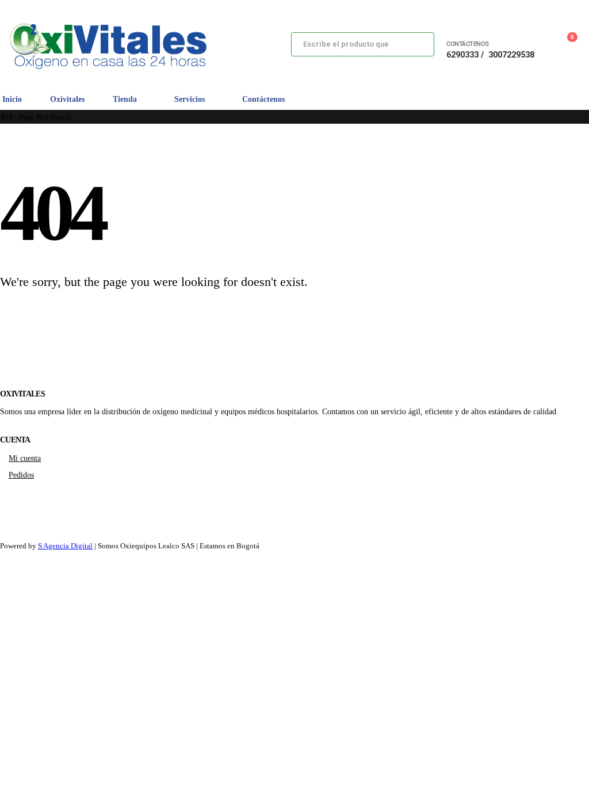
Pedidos (21, 474)
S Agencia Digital (65, 545)
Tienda (125, 99)
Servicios (189, 99)
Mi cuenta (25, 458)
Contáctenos (263, 99)
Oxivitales (67, 99)
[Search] (416, 44)
